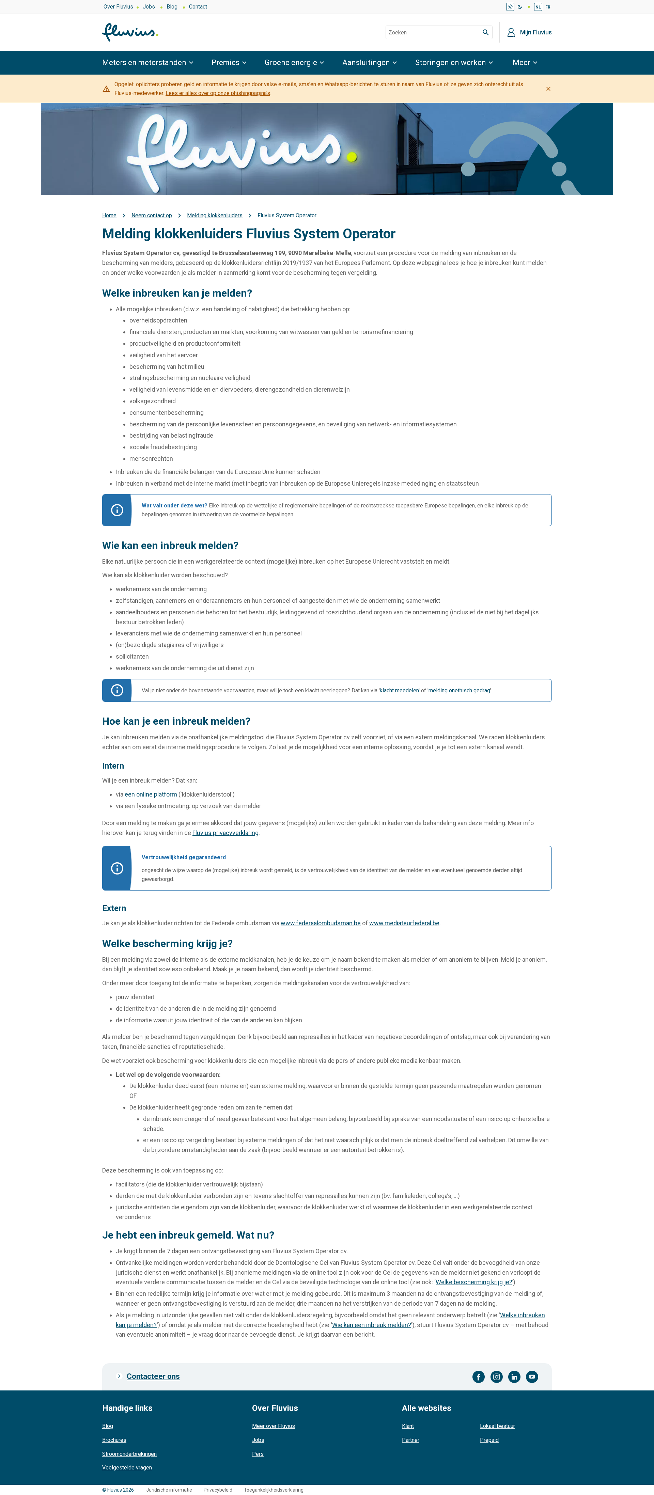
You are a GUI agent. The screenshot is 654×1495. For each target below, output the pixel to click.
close (548, 88)
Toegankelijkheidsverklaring (273, 1490)
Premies (225, 62)
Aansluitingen (366, 62)
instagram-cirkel (496, 1377)
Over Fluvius (118, 6)
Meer (521, 62)
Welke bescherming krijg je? (474, 1282)
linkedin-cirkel (514, 1377)
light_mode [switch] (510, 7)
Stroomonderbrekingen (129, 1454)
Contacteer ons (153, 1376)
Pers (258, 1454)
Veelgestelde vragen (127, 1467)
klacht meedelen (399, 690)
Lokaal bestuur (497, 1426)
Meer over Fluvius (273, 1426)
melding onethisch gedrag (459, 690)
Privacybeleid (218, 1490)
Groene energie (291, 62)
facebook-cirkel (478, 1377)
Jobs (149, 6)
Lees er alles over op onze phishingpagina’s (218, 93)
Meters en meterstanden (144, 62)
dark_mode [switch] (520, 7)
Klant (408, 1426)
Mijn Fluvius (536, 32)
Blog (172, 6)
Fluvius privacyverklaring (225, 832)
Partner (410, 1440)
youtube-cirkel (532, 1377)
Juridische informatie (169, 1490)
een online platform (151, 794)
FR (547, 7)
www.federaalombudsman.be (321, 923)
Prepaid (489, 1440)
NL (538, 7)
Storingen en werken (450, 62)
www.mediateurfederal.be (404, 923)
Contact (198, 6)
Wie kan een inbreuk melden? (371, 1324)
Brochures (114, 1440)
